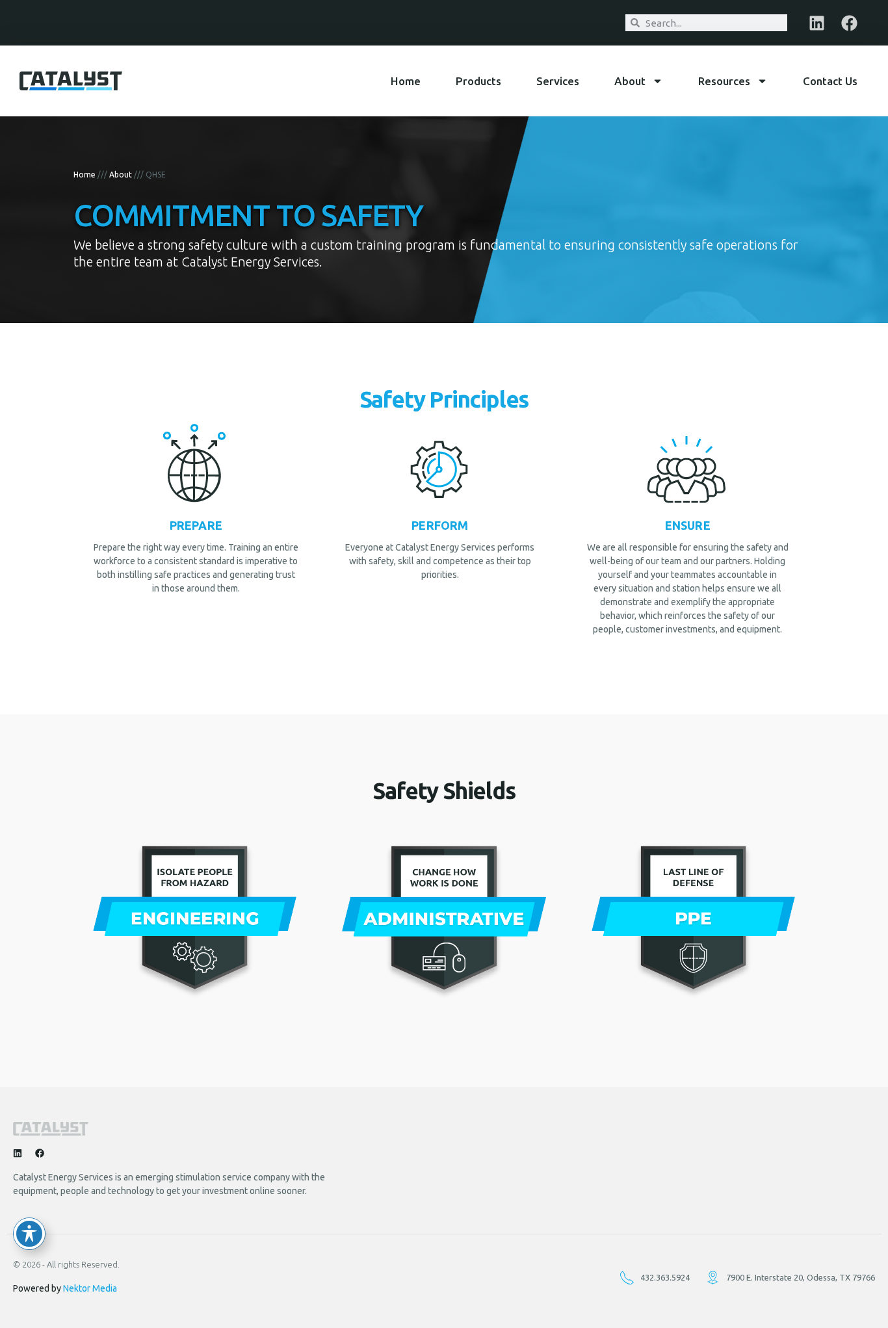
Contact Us (830, 81)
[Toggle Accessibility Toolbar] (29, 1233)
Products (478, 81)
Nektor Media (90, 1288)
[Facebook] (849, 23)
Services (557, 81)
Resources (724, 81)
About (630, 81)
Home (406, 81)
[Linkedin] (816, 23)
